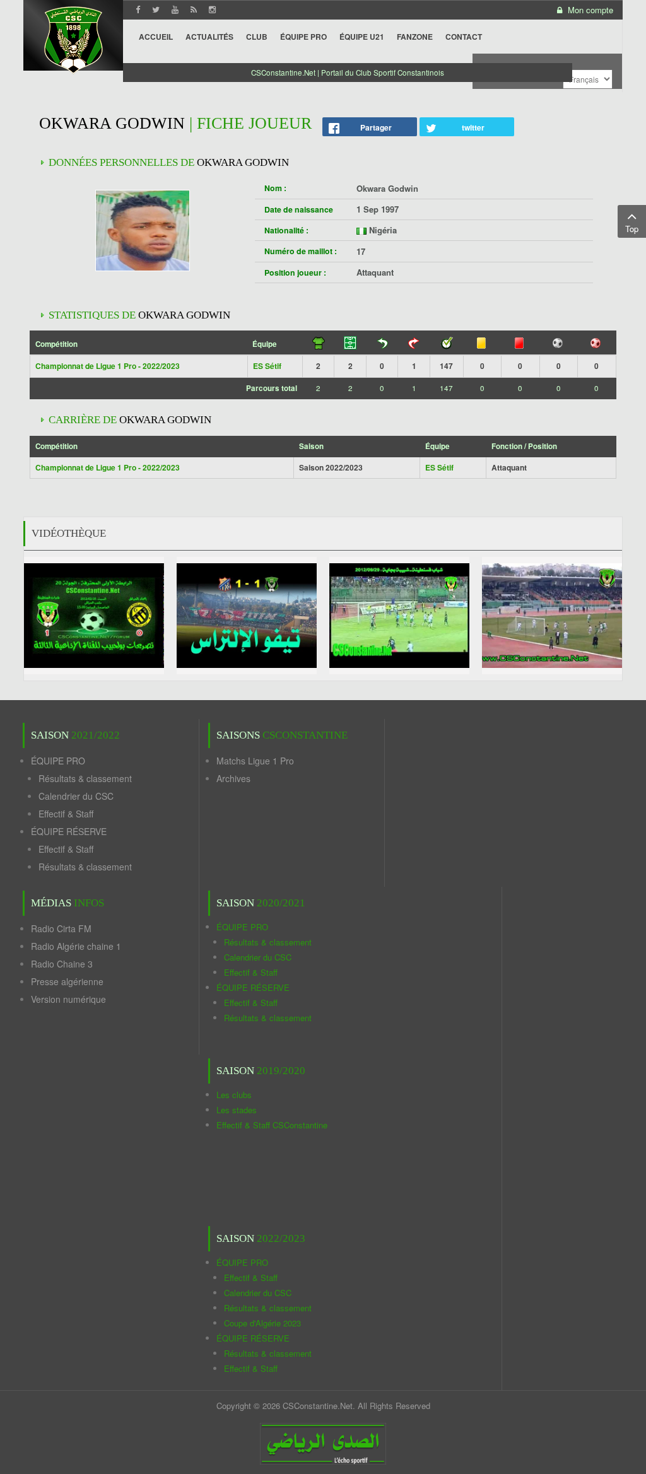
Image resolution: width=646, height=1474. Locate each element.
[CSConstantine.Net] (73, 38)
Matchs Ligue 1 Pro (255, 760)
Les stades (236, 1110)
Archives (233, 778)
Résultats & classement (85, 778)
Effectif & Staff (65, 813)
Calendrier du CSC (76, 796)
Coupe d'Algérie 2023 (262, 1323)
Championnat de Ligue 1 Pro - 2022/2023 (107, 365)
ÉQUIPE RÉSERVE (69, 831)
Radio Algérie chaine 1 (76, 946)
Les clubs (234, 1095)
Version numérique (68, 999)
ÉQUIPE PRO (58, 760)
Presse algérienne (67, 981)
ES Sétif (267, 365)
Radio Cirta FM (61, 928)
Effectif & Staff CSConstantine (271, 1125)
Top (631, 229)
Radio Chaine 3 (62, 963)
